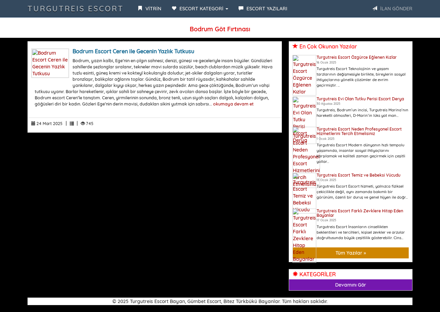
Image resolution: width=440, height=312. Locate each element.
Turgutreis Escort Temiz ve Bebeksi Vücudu (358, 175)
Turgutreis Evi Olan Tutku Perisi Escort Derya (360, 98)
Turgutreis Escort (76, 8)
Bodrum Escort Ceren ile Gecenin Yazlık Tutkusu (133, 51)
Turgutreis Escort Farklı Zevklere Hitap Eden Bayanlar (360, 213)
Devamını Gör (350, 285)
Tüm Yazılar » (351, 253)
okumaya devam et (233, 104)
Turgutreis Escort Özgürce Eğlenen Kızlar (357, 57)
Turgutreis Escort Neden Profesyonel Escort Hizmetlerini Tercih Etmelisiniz (359, 131)
